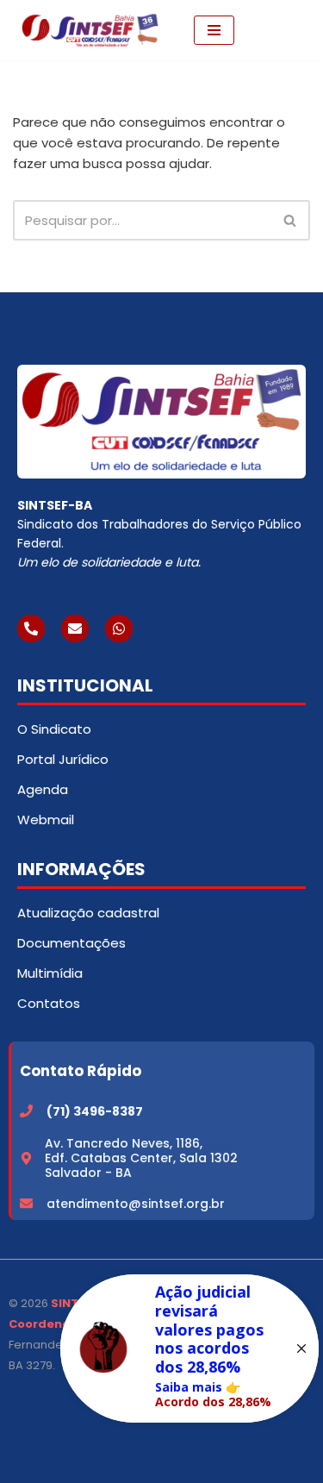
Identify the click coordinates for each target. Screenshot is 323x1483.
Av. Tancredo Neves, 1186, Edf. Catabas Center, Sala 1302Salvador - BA (141, 1158)
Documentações (71, 943)
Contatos (48, 1003)
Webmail (45, 819)
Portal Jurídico (63, 759)
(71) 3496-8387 (95, 1111)
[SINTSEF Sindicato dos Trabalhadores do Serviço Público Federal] (90, 30)
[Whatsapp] (119, 628)
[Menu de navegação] (214, 30)
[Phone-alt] (31, 628)
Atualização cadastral (88, 913)
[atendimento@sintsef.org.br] (26, 1203)
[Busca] (290, 220)
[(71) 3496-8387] (26, 1110)
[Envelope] (75, 628)
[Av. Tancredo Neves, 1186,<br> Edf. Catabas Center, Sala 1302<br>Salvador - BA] (26, 1158)
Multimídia (50, 973)
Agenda (42, 789)
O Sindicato (54, 729)
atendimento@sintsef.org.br (136, 1203)
